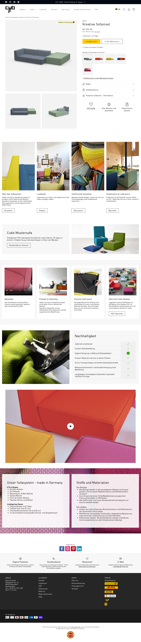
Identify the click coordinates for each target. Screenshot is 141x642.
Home (7, 17)
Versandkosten (75, 627)
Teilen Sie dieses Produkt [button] (93, 47)
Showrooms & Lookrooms (87, 566)
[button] (23, 9)
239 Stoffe (91, 108)
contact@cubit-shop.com (120, 566)
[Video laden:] (70, 426)
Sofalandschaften (17, 17)
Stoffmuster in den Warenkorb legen (98, 78)
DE (119, 9)
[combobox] (118, 9)
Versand (97, 31)
